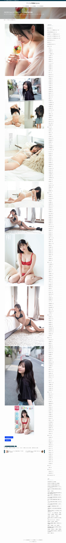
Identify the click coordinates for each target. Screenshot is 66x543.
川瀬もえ (51, 179)
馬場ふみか (51, 375)
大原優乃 (51, 55)
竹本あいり (51, 277)
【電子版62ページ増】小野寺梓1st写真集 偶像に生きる (54, 508)
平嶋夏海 (51, 384)
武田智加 (51, 275)
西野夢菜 (51, 324)
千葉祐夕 (49, 514)
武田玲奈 (51, 279)
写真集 (60, 512)
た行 (15, 446)
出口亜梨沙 (51, 264)
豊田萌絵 (60, 529)
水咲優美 (51, 414)
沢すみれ (51, 232)
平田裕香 (51, 388)
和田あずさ (51, 471)
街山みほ (51, 418)
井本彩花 (51, 100)
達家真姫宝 (51, 303)
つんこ (50, 301)
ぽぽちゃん (51, 350)
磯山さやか (51, 76)
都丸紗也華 (51, 307)
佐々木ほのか (51, 226)
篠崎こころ (51, 237)
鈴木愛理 (51, 202)
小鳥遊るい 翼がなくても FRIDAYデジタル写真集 (54, 518)
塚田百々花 (51, 294)
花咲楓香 (51, 341)
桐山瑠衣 (51, 181)
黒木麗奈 (51, 155)
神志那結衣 (51, 140)
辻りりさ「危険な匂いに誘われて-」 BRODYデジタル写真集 (55, 531)
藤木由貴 (51, 352)
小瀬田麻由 (51, 147)
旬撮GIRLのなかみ (52, 44)
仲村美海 (51, 333)
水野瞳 (50, 405)
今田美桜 (51, 108)
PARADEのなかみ (52, 40)
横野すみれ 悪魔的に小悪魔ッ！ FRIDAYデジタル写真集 (54, 523)
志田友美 (51, 252)
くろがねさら (51, 149)
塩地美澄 (51, 215)
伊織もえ (51, 113)
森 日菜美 (51, 416)
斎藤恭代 (51, 230)
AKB (50, 42)
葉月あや (51, 386)
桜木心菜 (51, 207)
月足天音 (52, 521)
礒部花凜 (51, 57)
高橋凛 (50, 288)
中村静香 (51, 326)
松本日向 (51, 407)
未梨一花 (51, 431)
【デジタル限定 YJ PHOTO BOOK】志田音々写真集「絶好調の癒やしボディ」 (54, 493)
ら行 (50, 465)
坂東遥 (50, 356)
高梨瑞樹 (51, 299)
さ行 (50, 192)
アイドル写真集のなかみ (33, 3)
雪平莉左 (51, 459)
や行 (50, 435)
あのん (50, 72)
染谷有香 (51, 194)
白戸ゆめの (51, 198)
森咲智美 (51, 427)
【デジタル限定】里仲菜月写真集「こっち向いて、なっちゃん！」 (54, 504)
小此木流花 (51, 145)
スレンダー (49, 512)
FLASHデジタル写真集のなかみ (54, 36)
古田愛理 (51, 365)
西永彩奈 (51, 316)
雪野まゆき (51, 444)
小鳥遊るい (51, 273)
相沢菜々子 (51, 93)
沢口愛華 (51, 239)
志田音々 (51, 241)
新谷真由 (51, 258)
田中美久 (51, 292)
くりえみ (51, 183)
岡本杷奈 (51, 78)
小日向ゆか (51, 168)
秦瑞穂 (50, 367)
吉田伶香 (51, 437)
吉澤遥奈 (51, 454)
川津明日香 (51, 177)
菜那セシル (51, 318)
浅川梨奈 (51, 83)
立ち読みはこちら (9, 437)
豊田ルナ (51, 309)
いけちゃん (51, 63)
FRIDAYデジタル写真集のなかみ (9, 446)
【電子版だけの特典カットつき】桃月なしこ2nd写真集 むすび (54, 511)
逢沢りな (51, 70)
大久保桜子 (51, 102)
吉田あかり (51, 452)
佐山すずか (51, 228)
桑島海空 (51, 166)
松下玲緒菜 (51, 422)
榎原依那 (51, 89)
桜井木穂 (51, 217)
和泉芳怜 (51, 61)
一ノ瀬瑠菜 (51, 53)
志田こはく (51, 224)
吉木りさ (51, 448)
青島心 (50, 98)
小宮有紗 (51, 136)
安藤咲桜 (51, 115)
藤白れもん (51, 369)
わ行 (50, 469)
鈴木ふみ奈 (51, 213)
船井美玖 (51, 345)
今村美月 (51, 85)
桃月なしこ (51, 420)
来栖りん (51, 132)
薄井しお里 (51, 123)
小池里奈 (51, 175)
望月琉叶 (56, 521)
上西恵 (50, 200)
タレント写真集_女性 (55, 512)
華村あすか (53, 529)
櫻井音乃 (51, 260)
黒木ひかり (51, 138)
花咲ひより (51, 382)
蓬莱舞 (50, 343)
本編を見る (8, 440)
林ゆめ (50, 380)
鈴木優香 (51, 247)
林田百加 (51, 373)
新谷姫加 (51, 222)
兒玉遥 (50, 130)
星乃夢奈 (51, 360)
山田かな (51, 461)
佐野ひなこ (51, 243)
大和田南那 (51, 104)
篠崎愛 (50, 245)
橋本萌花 (51, 390)
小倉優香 (51, 68)
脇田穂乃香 (51, 473)
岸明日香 (51, 170)
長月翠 (50, 335)
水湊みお (51, 433)
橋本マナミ (51, 371)
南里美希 (51, 322)
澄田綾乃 (51, 254)
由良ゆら (51, 450)
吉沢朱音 (56, 514)
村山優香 (51, 401)
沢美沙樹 (51, 196)
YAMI (50, 439)
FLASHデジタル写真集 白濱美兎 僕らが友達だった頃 (54, 489)
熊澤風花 (51, 162)
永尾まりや (51, 331)
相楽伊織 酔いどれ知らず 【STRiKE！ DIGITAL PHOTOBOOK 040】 (54, 527)
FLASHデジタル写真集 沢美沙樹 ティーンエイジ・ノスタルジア (54, 487)
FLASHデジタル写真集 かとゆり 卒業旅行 (54, 483)
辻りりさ (51, 290)
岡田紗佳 (51, 59)
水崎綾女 (51, 412)
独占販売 (58, 525)
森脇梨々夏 (51, 403)
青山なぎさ (51, 74)
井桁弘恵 (51, 91)
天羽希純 (51, 106)
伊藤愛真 (51, 87)
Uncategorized (52, 475)
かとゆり (51, 151)
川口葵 (50, 134)
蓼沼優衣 (51, 190)
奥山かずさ (51, 121)
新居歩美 (49, 521)
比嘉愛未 (52, 525)
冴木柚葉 (51, 211)
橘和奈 (50, 271)
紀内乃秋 (51, 153)
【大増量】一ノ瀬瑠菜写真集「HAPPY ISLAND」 (53, 506)
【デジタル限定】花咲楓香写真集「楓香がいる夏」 (54, 499)
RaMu (50, 467)
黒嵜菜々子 (51, 185)
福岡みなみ (51, 358)
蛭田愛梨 (51, 354)
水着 (55, 525)
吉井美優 (51, 463)
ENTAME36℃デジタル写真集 (52, 481)
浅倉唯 (50, 117)
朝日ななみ (51, 119)
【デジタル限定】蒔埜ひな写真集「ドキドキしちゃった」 (55, 502)
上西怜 (50, 256)
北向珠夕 (51, 160)
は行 (50, 337)
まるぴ (50, 399)
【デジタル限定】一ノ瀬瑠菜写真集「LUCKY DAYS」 (54, 495)
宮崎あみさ (51, 429)
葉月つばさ (51, 339)
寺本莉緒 (51, 305)
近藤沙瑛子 (51, 164)
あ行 (50, 46)
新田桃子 (51, 320)
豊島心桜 (51, 286)
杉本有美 (51, 209)
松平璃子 (51, 397)
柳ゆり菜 (51, 446)
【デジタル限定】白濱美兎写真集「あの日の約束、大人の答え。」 (54, 497)
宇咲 (50, 48)
